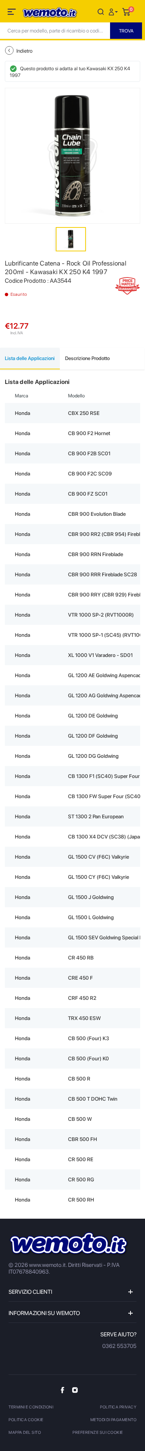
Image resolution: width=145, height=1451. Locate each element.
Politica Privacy (118, 1407)
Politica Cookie (26, 1419)
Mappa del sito (25, 1432)
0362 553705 (119, 1346)
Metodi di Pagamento (113, 1419)
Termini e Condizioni (31, 1407)
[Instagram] (75, 1389)
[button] (114, 11)
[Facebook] (62, 1389)
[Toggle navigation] (12, 13)
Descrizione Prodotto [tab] (87, 358)
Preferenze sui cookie (97, 1432)
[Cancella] (100, 11)
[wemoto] (69, 1243)
